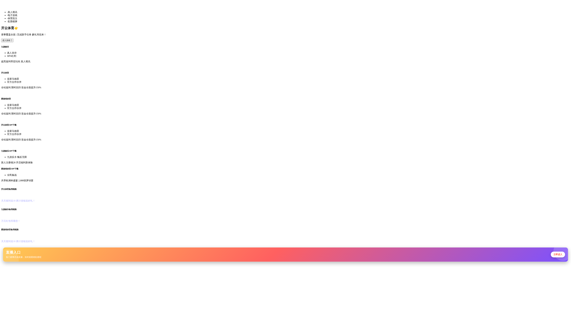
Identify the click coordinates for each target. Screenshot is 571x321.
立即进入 (557, 254)
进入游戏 (7, 40)
